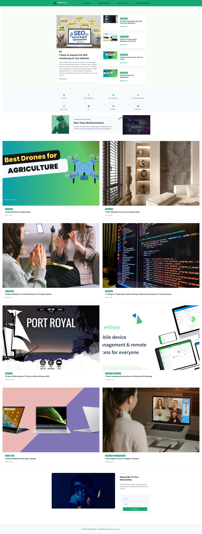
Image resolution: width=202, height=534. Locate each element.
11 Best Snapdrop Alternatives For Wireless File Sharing (128, 376)
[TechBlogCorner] (60, 3)
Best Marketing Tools (142, 3)
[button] (83, 491)
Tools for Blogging (119, 455)
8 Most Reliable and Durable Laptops (20, 459)
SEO (60, 51)
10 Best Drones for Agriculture (127, 76)
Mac (13, 455)
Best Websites (124, 36)
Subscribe (135, 509)
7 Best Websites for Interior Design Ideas (122, 212)
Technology (123, 18)
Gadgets (7, 455)
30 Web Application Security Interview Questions (131, 22)
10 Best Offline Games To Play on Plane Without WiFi (27, 376)
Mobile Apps (8, 373)
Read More (63, 78)
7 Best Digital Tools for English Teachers (122, 459)
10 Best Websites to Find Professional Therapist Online (28, 294)
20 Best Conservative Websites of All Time (128, 40)
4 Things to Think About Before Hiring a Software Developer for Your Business (138, 294)
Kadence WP (116, 529)
